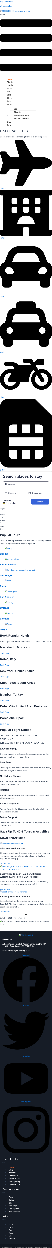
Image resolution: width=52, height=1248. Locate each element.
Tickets (17, 112)
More (9, 104)
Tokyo (3, 629)
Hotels (10, 85)
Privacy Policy (14, 1182)
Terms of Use (14, 1179)
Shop (9, 122)
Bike (10, 1236)
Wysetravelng (6, 6)
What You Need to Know (12, 848)
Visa (9, 101)
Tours (9, 88)
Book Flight (4, 653)
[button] (26, 44)
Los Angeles (7, 597)
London (4, 618)
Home (9, 79)
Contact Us (13, 1176)
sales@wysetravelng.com (19, 950)
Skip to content (6, 1)
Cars (9, 95)
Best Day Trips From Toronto (15, 896)
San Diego (6, 575)
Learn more (5, 863)
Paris (3, 586)
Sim (15, 109)
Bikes (9, 98)
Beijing (4, 553)
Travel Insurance (21, 115)
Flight (11, 1224)
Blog (9, 125)
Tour (11, 1233)
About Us (12, 1173)
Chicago (4, 608)
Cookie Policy (14, 1184)
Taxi (8, 91)
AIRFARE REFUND (21, 119)
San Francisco (8, 564)
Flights (10, 82)
